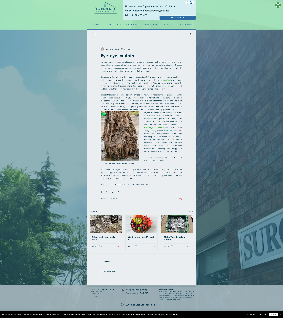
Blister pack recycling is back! (103, 238)
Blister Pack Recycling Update (174, 238)
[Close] (280, 314)
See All (191, 211)
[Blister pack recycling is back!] (106, 224)
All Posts (93, 34)
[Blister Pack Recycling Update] (177, 224)
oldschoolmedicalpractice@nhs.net (151, 10)
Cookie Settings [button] (249, 314)
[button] (191, 34)
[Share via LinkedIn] (112, 192)
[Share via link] (118, 192)
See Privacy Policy (171, 314)
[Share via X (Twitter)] (107, 192)
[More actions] (181, 49)
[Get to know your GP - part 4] (142, 224)
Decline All (262, 314)
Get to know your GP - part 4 (141, 238)
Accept (273, 314)
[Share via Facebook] (102, 192)
